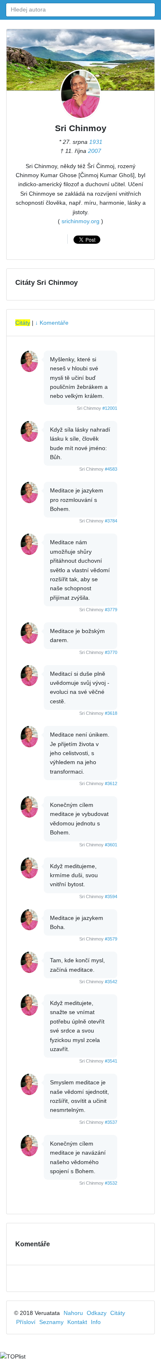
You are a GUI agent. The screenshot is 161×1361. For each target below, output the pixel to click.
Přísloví (26, 1322)
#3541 (111, 1060)
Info (96, 1322)
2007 (94, 151)
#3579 (111, 938)
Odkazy (97, 1313)
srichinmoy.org (80, 221)
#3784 (111, 520)
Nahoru (73, 1313)
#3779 (111, 609)
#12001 (109, 408)
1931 (95, 142)
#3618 (111, 713)
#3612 (111, 783)
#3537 (111, 1122)
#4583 (111, 469)
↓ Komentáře (52, 322)
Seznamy (51, 1322)
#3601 (111, 844)
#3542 (111, 981)
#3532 (111, 1183)
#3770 (111, 652)
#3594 (111, 896)
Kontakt (77, 1322)
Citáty (22, 322)
